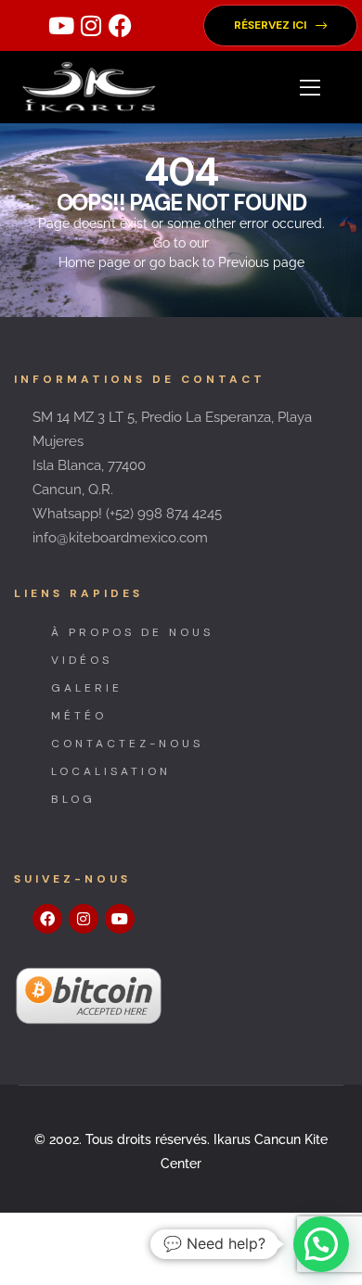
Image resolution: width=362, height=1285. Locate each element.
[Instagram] (91, 26)
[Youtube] (61, 26)
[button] (280, 25)
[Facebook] (121, 26)
